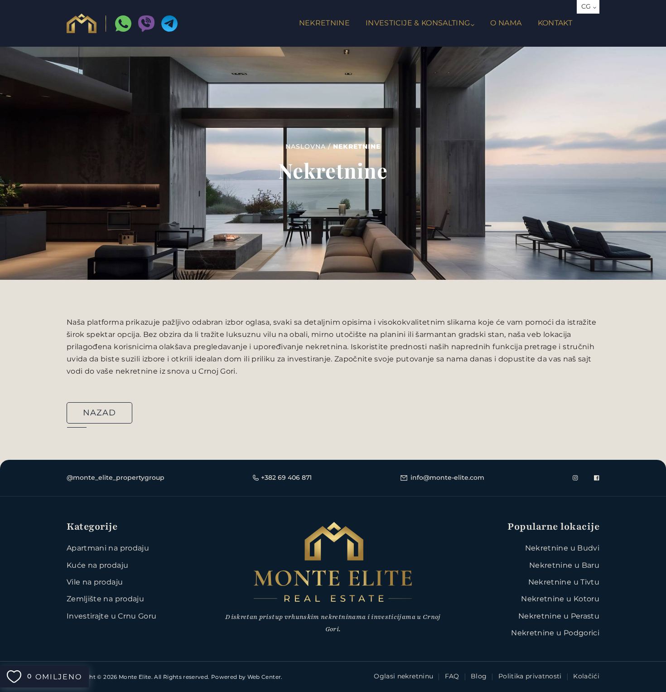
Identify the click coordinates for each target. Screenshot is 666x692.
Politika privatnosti (530, 676)
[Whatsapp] (123, 23)
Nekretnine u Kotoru (560, 599)
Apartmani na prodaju (108, 548)
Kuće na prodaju (97, 565)
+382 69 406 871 (286, 477)
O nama (505, 23)
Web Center (264, 676)
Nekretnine (324, 23)
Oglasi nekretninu (403, 676)
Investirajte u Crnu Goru (111, 616)
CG (586, 6)
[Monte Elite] (82, 23)
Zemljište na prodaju (105, 599)
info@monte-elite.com (447, 477)
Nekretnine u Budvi (562, 548)
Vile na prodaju (95, 582)
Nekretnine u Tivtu (563, 582)
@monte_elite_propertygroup (115, 477)
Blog (479, 676)
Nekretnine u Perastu (558, 616)
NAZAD (99, 413)
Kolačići (586, 676)
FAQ (452, 676)
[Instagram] (575, 478)
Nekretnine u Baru (564, 565)
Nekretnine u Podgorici (555, 633)
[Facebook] (596, 478)
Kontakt (555, 23)
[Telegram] (169, 23)
